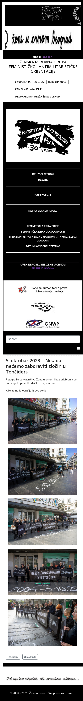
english (47, 56)
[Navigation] (78, 348)
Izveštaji (39, 82)
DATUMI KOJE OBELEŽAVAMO (43, 246)
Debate (43, 179)
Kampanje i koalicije (28, 89)
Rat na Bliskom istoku (43, 211)
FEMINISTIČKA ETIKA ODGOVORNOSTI (43, 231)
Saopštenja (22, 82)
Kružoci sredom (43, 174)
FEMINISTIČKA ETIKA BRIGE (43, 226)
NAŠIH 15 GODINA (43, 268)
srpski (37, 56)
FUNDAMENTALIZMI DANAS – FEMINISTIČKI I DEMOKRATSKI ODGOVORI (43, 239)
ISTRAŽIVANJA (43, 195)
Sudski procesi (57, 82)
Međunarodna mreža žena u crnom (37, 96)
